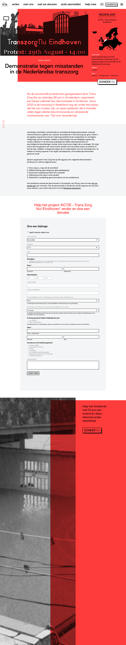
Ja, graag (33, 320)
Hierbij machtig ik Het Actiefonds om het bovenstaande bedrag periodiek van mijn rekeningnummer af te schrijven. (59, 262)
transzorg (114, 75)
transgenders (104, 75)
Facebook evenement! (72, 188)
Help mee (90, 4)
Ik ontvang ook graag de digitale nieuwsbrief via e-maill (48, 307)
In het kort (96, 55)
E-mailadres (32, 282)
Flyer (31, 349)
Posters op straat (36, 347)
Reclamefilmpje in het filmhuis (41, 354)
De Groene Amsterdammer (39, 352)
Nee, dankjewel (35, 322)
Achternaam (67, 271)
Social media (34, 345)
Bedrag (94, 67)
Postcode (29, 339)
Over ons (28, 4)
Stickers (32, 350)
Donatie (30, 244)
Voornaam (30, 271)
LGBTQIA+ (95, 75)
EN (102, 4)
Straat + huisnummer (33, 333)
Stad (65, 339)
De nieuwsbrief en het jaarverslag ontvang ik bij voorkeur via (50, 297)
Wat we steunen (47, 4)
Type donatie (32, 236)
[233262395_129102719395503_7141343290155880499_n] (44, 58)
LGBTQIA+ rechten (44, 60)
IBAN (29, 252)
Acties (15, 4)
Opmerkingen (31, 359)
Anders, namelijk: (36, 355)
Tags (93, 73)
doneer (111, 4)
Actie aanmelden (71, 4)
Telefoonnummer (33, 289)
